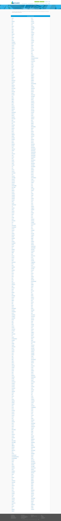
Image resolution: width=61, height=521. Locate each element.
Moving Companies (36, 3)
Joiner (12, 496)
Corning (13, 217)
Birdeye (13, 102)
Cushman (13, 233)
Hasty (12, 418)
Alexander (13, 21)
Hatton (13, 423)
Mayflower (32, 102)
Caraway (13, 161)
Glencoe (13, 364)
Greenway (13, 386)
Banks (12, 59)
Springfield (32, 354)
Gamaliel (13, 343)
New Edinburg (33, 166)
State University (33, 359)
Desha (12, 260)
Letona (32, 48)
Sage (32, 313)
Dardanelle (13, 238)
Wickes (32, 474)
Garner (13, 348)
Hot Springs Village (14, 458)
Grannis (13, 375)
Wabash (32, 437)
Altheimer (13, 34)
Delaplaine (13, 249)
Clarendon (13, 193)
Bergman (13, 93)
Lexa (32, 51)
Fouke (12, 332)
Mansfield (32, 86)
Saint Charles (33, 314)
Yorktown (32, 509)
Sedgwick (32, 332)
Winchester (32, 490)
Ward (32, 448)
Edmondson (13, 284)
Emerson (13, 297)
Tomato (32, 397)
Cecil (12, 174)
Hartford (13, 413)
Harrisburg (13, 410)
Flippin (12, 322)
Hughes (13, 464)
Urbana (32, 421)
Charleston (13, 182)
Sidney (32, 340)
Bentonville (13, 91)
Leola (32, 43)
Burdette (13, 145)
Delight (13, 252)
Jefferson (13, 485)
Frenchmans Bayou (14, 338)
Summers (32, 378)
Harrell (13, 407)
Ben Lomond (13, 88)
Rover (32, 303)
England (13, 300)
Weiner (32, 456)
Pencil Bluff (32, 230)
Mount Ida (32, 145)
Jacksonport (13, 480)
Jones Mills (13, 498)
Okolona (32, 190)
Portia (32, 257)
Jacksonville (13, 482)
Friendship (13, 340)
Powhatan (32, 263)
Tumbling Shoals (33, 407)
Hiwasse (13, 448)
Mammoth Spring (33, 83)
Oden (32, 185)
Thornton (32, 389)
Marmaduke (32, 96)
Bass (12, 64)
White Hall (32, 472)
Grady (12, 373)
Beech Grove (13, 80)
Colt (12, 206)
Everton (13, 313)
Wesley (32, 458)
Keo (12, 507)
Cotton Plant (13, 220)
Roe (31, 292)
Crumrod (13, 230)
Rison (32, 289)
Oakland (32, 182)
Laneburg (32, 34)
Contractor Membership (30, 3)
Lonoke (32, 64)
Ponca (32, 254)
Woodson (32, 499)
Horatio (13, 453)
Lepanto (32, 45)
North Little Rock (33, 177)
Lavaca (32, 37)
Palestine (32, 206)
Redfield (32, 284)
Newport (32, 171)
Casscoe (13, 169)
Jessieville (13, 493)
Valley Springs (33, 423)
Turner (32, 410)
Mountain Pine (33, 153)
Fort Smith (13, 330)
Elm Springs (13, 295)
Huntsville (13, 472)
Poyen (32, 265)
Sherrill (32, 335)
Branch (13, 131)
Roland (32, 295)
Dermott (13, 257)
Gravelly (13, 378)
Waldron (32, 445)
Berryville (13, 94)
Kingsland (13, 509)
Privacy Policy (42, 518)
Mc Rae (32, 115)
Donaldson (13, 270)
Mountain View (33, 155)
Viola (32, 434)
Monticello (32, 134)
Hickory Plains (13, 440)
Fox (12, 335)
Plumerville (32, 249)
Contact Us (46, 1)
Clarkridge (13, 196)
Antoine (13, 40)
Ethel (12, 303)
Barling (13, 61)
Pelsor (32, 228)
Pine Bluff (32, 241)
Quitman (32, 276)
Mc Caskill (32, 107)
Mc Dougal (32, 110)
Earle (12, 281)
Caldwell (13, 150)
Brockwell (13, 137)
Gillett (12, 359)
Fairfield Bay (13, 314)
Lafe (31, 24)
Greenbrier (13, 383)
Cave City (13, 171)
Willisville (32, 482)
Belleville (13, 86)
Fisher (12, 321)
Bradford (13, 128)
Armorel (13, 45)
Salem (32, 322)
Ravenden (32, 279)
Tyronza (32, 415)
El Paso (13, 289)
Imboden (13, 477)
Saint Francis (33, 316)
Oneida (32, 195)
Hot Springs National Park (15, 456)
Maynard (32, 104)
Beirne (12, 83)
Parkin (32, 214)
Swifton (32, 383)
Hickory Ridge (13, 442)
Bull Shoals (13, 144)
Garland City (13, 346)
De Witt (13, 244)
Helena (13, 432)
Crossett (13, 228)
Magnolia (32, 80)
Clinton (13, 201)
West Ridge (32, 466)
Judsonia (13, 501)
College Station (14, 204)
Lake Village (32, 27)
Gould (12, 372)
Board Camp (13, 118)
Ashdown (13, 48)
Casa (12, 166)
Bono (12, 123)
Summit (32, 380)
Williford (32, 480)
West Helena (33, 461)
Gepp (12, 356)
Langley (32, 35)
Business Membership (24, 3)
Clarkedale (13, 195)
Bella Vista (13, 85)
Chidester (13, 190)
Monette (32, 131)
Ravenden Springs (33, 281)
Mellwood (32, 118)
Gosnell (13, 370)
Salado (32, 321)
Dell (12, 254)
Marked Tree (33, 94)
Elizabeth (13, 292)
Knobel (32, 19)
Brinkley (13, 136)
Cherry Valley (13, 187)
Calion (12, 155)
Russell (32, 308)
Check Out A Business (23, 517)
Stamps (32, 356)
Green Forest (13, 381)
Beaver (13, 75)
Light (32, 53)
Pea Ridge (32, 222)
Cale (12, 152)
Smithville (32, 346)
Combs (13, 209)
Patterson (32, 220)
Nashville (32, 161)
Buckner (13, 142)
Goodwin (13, 367)
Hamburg (13, 402)
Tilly (31, 394)
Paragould (32, 209)
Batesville (13, 69)
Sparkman (32, 351)
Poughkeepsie (33, 262)
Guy (12, 397)
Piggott (32, 238)
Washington (32, 453)
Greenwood (13, 388)
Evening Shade (13, 311)
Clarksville (13, 198)
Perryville (32, 233)
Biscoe (12, 104)
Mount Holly (32, 144)
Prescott (32, 270)
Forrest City (13, 329)
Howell (13, 461)
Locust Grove (33, 61)
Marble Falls (32, 88)
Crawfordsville (14, 225)
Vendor (32, 429)
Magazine (32, 77)
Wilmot (32, 485)
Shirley (32, 338)
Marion (32, 93)
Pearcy (32, 225)
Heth (12, 439)
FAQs (32, 516)
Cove (12, 222)
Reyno (32, 287)
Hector (13, 431)
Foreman (13, 327)
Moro (32, 137)
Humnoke (13, 466)
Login (49, 1)
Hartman (13, 415)
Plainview (32, 244)
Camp (12, 158)
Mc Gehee (32, 112)
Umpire (32, 418)
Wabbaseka (32, 439)
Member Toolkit (13, 516)
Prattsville (32, 268)
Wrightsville (32, 504)
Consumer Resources (42, 3)
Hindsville (13, 447)
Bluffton (13, 115)
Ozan (32, 201)
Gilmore (13, 362)
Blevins (13, 110)
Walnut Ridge (33, 447)
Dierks (12, 265)
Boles (12, 120)
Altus (12, 35)
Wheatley (32, 469)
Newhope (32, 169)
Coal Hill (13, 203)
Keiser (12, 504)
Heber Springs (13, 429)
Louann (32, 67)
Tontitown (32, 399)
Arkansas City (13, 43)
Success (32, 373)
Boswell (13, 126)
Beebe (12, 78)
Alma (12, 27)
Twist (32, 413)
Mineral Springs (33, 126)
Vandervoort (33, 426)
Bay (12, 72)
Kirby (32, 18)
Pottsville (32, 260)
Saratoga (32, 324)
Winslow (32, 491)
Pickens (32, 236)
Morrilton (32, 139)
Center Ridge (13, 177)
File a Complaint (23, 518)
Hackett (13, 399)
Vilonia (32, 432)
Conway (13, 214)
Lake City (32, 26)
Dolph (12, 268)
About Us (46, 3)
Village (32, 431)
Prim (31, 271)
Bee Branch (13, 77)
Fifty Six (13, 319)
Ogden (32, 187)
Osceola (32, 198)
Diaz (12, 263)
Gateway (13, 351)
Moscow (32, 142)
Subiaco (32, 372)
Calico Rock (13, 153)
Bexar (12, 96)
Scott (32, 327)
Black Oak (13, 107)
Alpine (12, 32)
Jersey (12, 490)
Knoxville (32, 21)
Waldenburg (32, 442)
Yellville (32, 507)
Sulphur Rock (33, 375)
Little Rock (32, 56)
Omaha (32, 193)
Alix (12, 24)
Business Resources (13, 518)
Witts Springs (33, 498)
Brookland (13, 139)
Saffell (32, 311)
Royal (32, 305)
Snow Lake (32, 348)
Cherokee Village (14, 185)
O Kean (32, 179)
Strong (32, 367)
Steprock (32, 362)
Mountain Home (33, 152)
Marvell (32, 99)
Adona (12, 18)
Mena (32, 120)
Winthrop (32, 493)
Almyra (13, 29)
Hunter (13, 469)
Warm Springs (33, 450)
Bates (12, 67)
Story (32, 364)
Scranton (32, 329)
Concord (13, 212)
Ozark (32, 203)
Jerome (13, 488)
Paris (32, 211)
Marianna (32, 91)
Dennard (13, 255)
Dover (12, 271)
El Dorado (13, 287)
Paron (32, 217)
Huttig (12, 474)
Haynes (13, 426)
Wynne (32, 506)
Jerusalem (13, 491)
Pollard (32, 252)
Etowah (13, 305)
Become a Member (42, 1)
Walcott (32, 440)
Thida (32, 388)
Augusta (13, 53)
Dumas (13, 276)
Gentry (13, 354)
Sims (31, 343)
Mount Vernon (33, 150)
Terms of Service (43, 517)
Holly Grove (13, 450)
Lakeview (32, 29)
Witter (32, 496)
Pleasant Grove (33, 246)
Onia (32, 196)
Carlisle (13, 163)
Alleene (13, 26)
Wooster (32, 501)
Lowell (32, 69)
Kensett (13, 506)
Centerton (13, 179)
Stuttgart (32, 370)
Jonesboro (13, 499)
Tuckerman (32, 405)
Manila (32, 85)
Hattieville (13, 421)
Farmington (13, 316)
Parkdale (32, 212)
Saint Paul (32, 319)
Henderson (13, 434)
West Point (32, 464)
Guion (12, 394)
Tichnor (32, 391)
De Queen (13, 241)
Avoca (12, 56)
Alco (12, 19)
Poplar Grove (33, 255)
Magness (32, 78)
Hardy (12, 405)
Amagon (13, 37)
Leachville (32, 40)
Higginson (13, 445)
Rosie (32, 300)
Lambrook (32, 32)
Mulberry (32, 158)
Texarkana (32, 386)
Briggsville (13, 134)
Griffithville (13, 391)
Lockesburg (32, 59)
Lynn (31, 72)
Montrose (32, 136)
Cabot (12, 147)
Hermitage (13, 437)
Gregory (13, 389)
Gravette (13, 380)
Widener (32, 477)
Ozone (32, 204)
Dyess (12, 279)
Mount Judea (33, 147)
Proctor (32, 273)
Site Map (42, 516)
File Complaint (36, 1)
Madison (32, 75)
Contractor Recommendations (24, 516)
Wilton (32, 488)
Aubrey (13, 51)
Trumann (32, 402)
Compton (13, 211)
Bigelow (13, 99)
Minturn (32, 128)
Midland (32, 123)
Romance (32, 297)
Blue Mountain (14, 112)
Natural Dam (33, 163)
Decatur (13, 246)
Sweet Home (33, 381)
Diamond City (13, 262)
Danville (13, 236)
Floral (12, 324)
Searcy (32, 330)
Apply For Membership (13, 517)
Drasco (13, 273)
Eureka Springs (14, 308)
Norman (32, 174)
